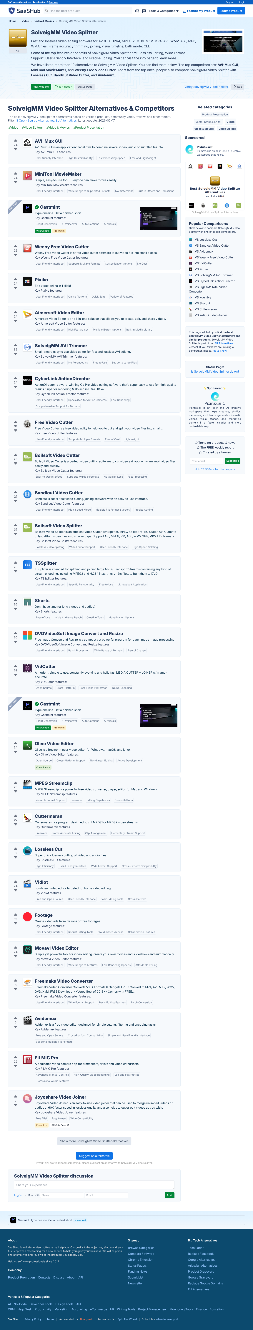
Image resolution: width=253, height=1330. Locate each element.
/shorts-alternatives (24, 596)
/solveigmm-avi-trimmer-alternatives (36, 341)
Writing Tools (126, 1309)
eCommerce (98, 1309)
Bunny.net (86, 1319)
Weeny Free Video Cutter (95, 70)
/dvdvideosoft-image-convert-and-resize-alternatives (48, 629)
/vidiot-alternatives (24, 878)
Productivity (43, 1309)
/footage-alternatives (25, 911)
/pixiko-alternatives (24, 275)
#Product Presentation (88, 127)
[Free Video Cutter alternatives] (27, 423)
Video (230, 122)
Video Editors (227, 128)
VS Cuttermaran (205, 309)
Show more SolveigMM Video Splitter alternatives (94, 1141)
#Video (13, 127)
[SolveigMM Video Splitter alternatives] (18, 38)
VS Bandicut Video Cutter (212, 245)
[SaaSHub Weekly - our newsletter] (137, 10)
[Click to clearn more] (126, 1220)
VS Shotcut (202, 303)
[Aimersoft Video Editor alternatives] (27, 314)
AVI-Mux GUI (228, 65)
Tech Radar (196, 1248)
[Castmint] (27, 208)
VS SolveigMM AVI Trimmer (213, 275)
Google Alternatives (201, 1259)
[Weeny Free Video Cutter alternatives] (27, 248)
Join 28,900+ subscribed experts (215, 469)
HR (112, 1309)
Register (230, 2)
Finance (201, 1309)
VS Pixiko (201, 269)
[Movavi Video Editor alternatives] (27, 949)
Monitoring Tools (181, 1309)
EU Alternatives (223, 343)
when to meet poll (167, 1319)
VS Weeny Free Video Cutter (214, 257)
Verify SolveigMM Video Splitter (206, 87)
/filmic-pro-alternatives (27, 1053)
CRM (11, 1309)
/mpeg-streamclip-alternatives (32, 779)
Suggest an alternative (94, 1156)
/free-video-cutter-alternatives (32, 418)
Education (217, 1309)
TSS (27, 565)
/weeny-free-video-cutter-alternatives (37, 242)
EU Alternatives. (67, 120)
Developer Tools (41, 1304)
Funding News (137, 1271)
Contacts (44, 1277)
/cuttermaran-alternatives (28, 812)
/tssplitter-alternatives (26, 559)
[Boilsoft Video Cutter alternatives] (27, 456)
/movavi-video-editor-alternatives (34, 944)
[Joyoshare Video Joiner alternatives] (27, 1098)
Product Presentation (215, 114)
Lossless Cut (41, 75)
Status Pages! (137, 1265)
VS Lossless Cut (205, 239)
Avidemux (106, 75)
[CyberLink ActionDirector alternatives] (27, 380)
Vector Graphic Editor (208, 121)
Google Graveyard (201, 1277)
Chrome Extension (140, 1259)
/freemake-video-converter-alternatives (38, 977)
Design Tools (64, 1304)
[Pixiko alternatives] (27, 281)
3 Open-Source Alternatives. (36, 120)
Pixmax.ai (213, 403)
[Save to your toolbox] (18, 50)
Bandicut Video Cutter (71, 75)
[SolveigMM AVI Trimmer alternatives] (27, 347)
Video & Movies (204, 128)
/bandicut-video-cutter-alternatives (35, 488)
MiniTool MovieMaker (48, 70)
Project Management (152, 1309)
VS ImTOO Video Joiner (210, 315)
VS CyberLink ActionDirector (214, 281)
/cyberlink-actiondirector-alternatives (37, 374)
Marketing (61, 1309)
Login (242, 2)
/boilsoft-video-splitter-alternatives (35, 521)
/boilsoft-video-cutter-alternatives (34, 451)
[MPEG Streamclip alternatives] (27, 784)
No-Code (20, 1304)
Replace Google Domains (205, 1283)
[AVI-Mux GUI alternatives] (27, 142)
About (71, 1277)
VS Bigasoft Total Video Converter (208, 289)
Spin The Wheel (127, 1319)
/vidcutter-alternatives (26, 662)
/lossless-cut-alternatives (28, 845)
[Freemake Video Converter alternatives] (27, 982)
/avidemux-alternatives (27, 1014)
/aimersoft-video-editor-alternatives (36, 308)
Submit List (135, 1277)
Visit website (41, 86)
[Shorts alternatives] (27, 602)
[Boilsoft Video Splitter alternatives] (27, 527)
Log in (18, 1195)
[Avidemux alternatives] (27, 1020)
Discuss (58, 1277)
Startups (53, 2)
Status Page (85, 86)
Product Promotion (21, 1277)
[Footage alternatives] (27, 916)
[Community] (144, 10)
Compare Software (141, 1254)
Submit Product (231, 11)
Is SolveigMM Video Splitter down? (215, 371)
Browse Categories (141, 1248)
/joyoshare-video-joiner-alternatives (36, 1093)
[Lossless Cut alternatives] (27, 850)
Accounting (79, 1309)
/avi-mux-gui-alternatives (28, 137)
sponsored (80, 1220)
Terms (50, 1319)
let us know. (220, 350)
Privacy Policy (32, 1319)
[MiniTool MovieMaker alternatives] (27, 175)
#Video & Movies (58, 127)
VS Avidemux (203, 251)
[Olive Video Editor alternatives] (27, 745)
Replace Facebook (201, 1254)
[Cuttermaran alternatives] (27, 817)
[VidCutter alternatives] (27, 668)
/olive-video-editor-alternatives (32, 739)
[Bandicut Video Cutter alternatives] (27, 494)
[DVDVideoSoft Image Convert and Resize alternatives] (27, 635)
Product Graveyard (201, 1271)
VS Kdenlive (202, 297)
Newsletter (135, 1283)
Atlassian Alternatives (202, 1265)
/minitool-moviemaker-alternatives (35, 170)
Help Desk (25, 1309)
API (80, 1277)
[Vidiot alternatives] (27, 883)
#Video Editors (32, 127)
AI (9, 1304)
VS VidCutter (203, 263)
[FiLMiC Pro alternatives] (27, 1059)
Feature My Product (200, 11)
